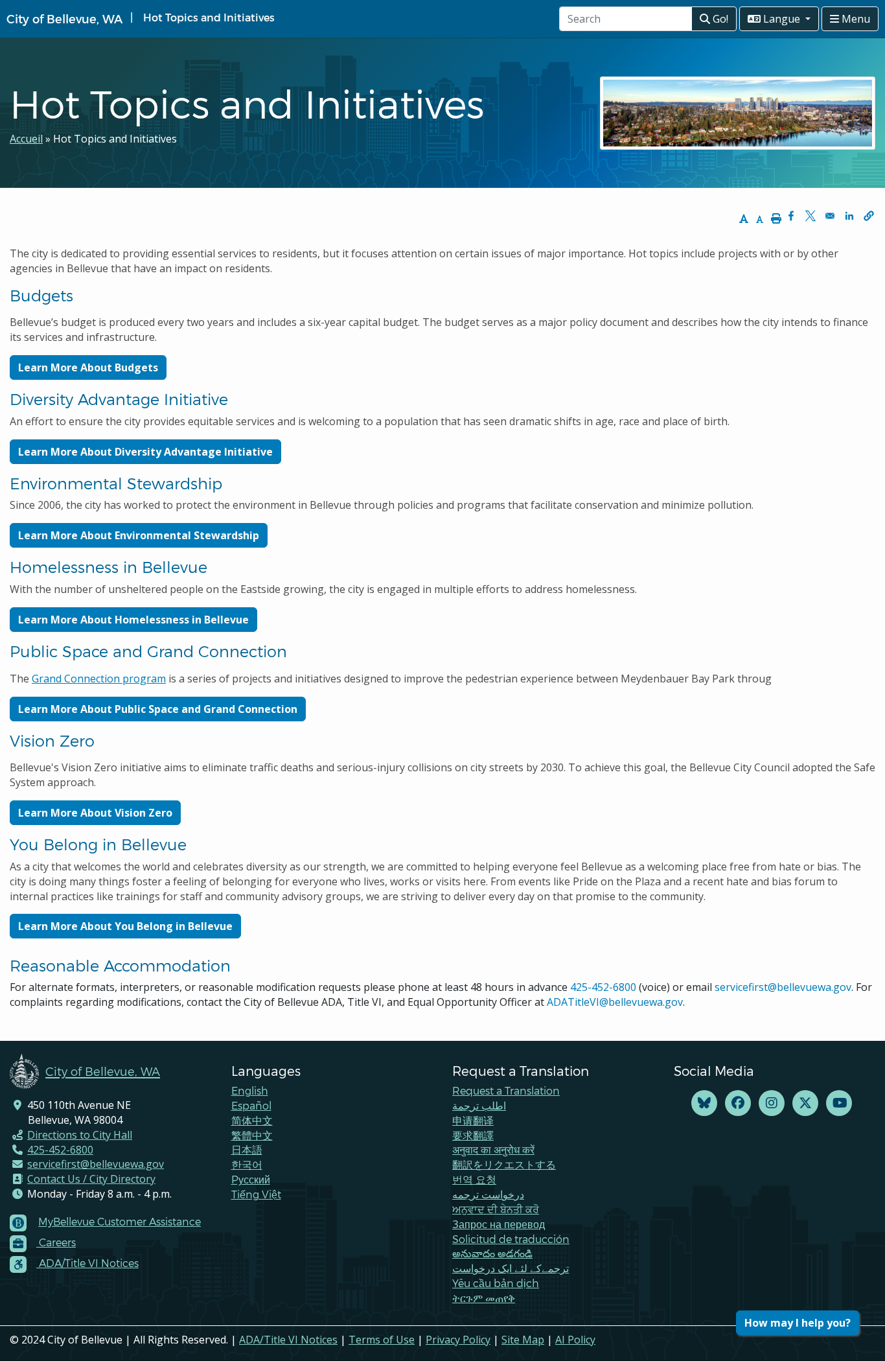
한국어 (246, 1164)
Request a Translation (506, 1090)
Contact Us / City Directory (91, 1179)
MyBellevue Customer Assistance (119, 1221)
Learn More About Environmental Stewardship (138, 535)
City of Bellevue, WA (64, 18)
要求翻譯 (473, 1135)
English (249, 1090)
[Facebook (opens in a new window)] (738, 1103)
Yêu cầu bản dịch (495, 1283)
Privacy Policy (458, 1339)
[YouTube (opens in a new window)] (839, 1103)
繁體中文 (252, 1135)
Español (251, 1105)
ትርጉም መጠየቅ (483, 1298)
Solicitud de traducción (510, 1239)
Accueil (26, 139)
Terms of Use (382, 1339)
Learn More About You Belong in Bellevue (125, 926)
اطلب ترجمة (479, 1105)
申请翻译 (473, 1120)
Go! (719, 19)
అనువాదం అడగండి (492, 1253)
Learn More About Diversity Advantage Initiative (145, 452)
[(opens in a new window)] (704, 1103)
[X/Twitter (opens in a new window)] (805, 1103)
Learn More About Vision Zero (95, 813)
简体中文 (252, 1120)
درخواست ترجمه (488, 1194)
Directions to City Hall (79, 1135)
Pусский (250, 1179)
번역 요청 (474, 1179)
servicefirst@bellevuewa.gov (783, 987)
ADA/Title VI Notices (288, 1339)
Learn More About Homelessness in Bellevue (133, 619)
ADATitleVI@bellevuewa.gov (615, 1002)
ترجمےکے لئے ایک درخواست (510, 1268)
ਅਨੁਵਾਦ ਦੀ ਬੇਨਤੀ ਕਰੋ (495, 1209)
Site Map (522, 1339)
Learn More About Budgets (88, 367)
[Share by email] (830, 216)
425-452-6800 (603, 987)
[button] (869, 216)
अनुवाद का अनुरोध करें (493, 1149)
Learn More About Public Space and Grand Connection (157, 709)
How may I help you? (797, 1323)
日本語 (246, 1149)
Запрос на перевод (498, 1224)
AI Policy (575, 1339)
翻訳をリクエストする (504, 1164)
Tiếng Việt (256, 1194)
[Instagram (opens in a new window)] (772, 1103)
